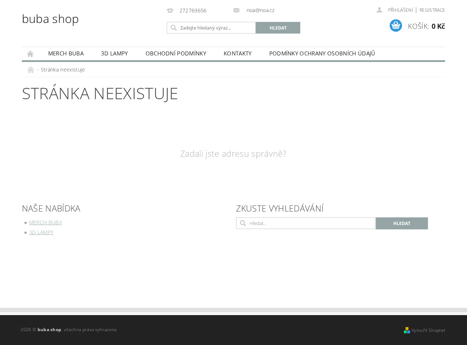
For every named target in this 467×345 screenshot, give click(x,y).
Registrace (432, 10)
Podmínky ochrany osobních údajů (322, 53)
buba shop (50, 18)
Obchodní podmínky (176, 53)
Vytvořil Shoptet (428, 330)
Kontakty (238, 53)
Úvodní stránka (30, 53)
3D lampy (114, 53)
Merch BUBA (66, 53)
